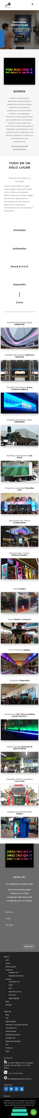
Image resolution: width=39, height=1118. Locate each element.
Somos (7, 963)
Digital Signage (14, 998)
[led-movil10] (19, 481)
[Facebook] (6, 1089)
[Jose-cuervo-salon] (19, 739)
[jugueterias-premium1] (19, 673)
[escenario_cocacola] (19, 804)
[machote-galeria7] (19, 546)
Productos (9, 970)
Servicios (8, 979)
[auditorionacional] (19, 380)
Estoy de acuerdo (19, 1110)
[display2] (19, 837)
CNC (7, 1018)
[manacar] (19, 348)
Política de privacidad (12, 1041)
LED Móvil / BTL (14, 982)
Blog (7, 1001)
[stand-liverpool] (19, 643)
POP (10, 988)
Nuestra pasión (10, 967)
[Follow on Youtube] (2, 45)
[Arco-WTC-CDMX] (19, 513)
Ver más (19, 36)
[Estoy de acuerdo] (36, 1108)
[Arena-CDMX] (19, 413)
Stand (11, 985)
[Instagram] (16, 1089)
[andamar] (19, 445)
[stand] (19, 612)
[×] (33, 1112)
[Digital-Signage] (19, 772)
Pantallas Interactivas (16, 976)
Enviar (29, 946)
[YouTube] (22, 1089)
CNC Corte (12, 995)
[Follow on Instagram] (2, 40)
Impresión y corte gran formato (16, 1025)
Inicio (7, 960)
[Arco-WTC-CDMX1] (19, 704)
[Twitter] (11, 1089)
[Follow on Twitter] (2, 36)
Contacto (8, 1005)
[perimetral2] (19, 578)
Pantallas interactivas (19, 23)
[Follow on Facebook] (2, 32)
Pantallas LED (13, 972)
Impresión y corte (15, 992)
